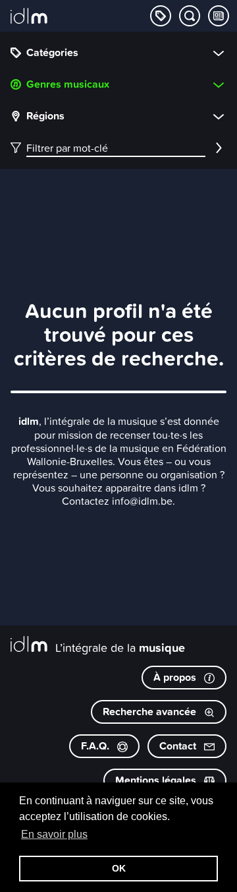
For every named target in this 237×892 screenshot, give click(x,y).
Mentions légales (157, 780)
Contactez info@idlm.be (117, 501)
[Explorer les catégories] (160, 15)
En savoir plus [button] (54, 834)
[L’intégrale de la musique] (29, 17)
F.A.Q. (96, 745)
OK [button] (119, 868)
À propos (176, 677)
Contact (179, 745)
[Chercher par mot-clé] (189, 15)
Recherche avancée (151, 711)
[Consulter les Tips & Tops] (218, 15)
